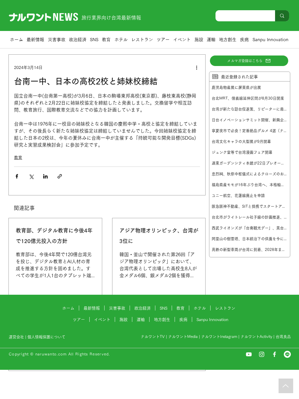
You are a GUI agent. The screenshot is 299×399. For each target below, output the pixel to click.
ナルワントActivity (256, 337)
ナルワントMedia (183, 337)
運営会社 (16, 337)
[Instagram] (261, 354)
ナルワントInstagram (219, 337)
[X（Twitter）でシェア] (31, 176)
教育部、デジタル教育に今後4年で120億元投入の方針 (54, 236)
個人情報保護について (47, 337)
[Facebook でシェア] (17, 176)
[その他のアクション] (196, 67)
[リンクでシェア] (59, 176)
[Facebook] (274, 354)
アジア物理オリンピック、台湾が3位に (158, 236)
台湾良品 (283, 337)
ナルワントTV (153, 337)
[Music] (286, 386)
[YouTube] (248, 354)
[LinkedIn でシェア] (45, 176)
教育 (18, 157)
